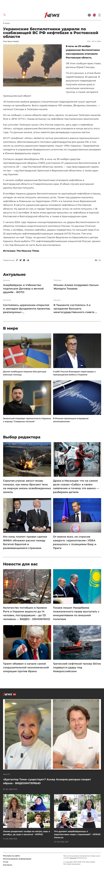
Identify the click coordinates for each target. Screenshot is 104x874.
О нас (5, 862)
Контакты (7, 865)
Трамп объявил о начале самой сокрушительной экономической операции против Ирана (26, 667)
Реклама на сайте (11, 856)
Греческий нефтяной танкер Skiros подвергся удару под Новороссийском (77, 667)
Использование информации (17, 859)
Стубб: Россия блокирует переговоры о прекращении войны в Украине (74, 373)
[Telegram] (27, 260)
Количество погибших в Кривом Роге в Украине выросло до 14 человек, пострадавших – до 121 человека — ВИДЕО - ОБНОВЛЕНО (26, 613)
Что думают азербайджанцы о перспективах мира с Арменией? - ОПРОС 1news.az (77, 834)
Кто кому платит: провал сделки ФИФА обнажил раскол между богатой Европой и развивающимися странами (25, 542)
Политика (57, 280)
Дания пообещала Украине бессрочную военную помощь (24, 373)
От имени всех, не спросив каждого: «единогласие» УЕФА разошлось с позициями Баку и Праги (74, 542)
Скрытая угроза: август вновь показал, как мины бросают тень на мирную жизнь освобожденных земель (27, 486)
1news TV (6, 774)
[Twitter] (20, 260)
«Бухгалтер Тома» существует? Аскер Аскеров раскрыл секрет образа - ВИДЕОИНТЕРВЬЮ (47, 781)
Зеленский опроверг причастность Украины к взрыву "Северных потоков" (27, 420)
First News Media (11, 41)
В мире (6, 23)
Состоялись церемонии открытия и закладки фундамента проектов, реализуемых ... (26, 309)
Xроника (6, 280)
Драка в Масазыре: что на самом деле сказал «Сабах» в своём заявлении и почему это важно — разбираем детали (76, 486)
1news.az (73, 858)
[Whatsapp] (24, 260)
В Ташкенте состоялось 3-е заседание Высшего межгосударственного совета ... (75, 309)
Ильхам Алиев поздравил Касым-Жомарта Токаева (76, 287)
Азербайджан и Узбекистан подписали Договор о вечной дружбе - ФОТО (23, 289)
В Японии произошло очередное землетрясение (71, 420)
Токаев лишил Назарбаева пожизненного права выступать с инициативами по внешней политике (76, 613)
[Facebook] (17, 260)
